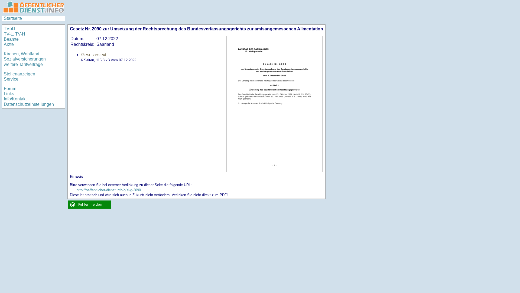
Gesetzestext (93, 54)
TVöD (9, 28)
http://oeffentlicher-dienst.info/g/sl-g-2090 (109, 190)
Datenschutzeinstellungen (29, 104)
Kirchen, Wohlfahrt (21, 54)
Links (9, 93)
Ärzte (9, 44)
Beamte (11, 39)
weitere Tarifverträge (23, 64)
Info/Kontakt (15, 99)
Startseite (13, 18)
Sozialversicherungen (25, 59)
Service (11, 79)
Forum (10, 88)
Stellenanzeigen (19, 74)
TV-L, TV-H (14, 34)
